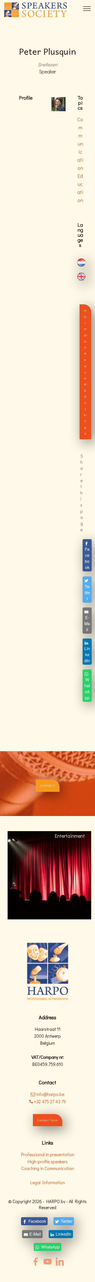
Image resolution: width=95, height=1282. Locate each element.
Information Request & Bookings (85, 371)
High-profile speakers (47, 1161)
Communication (80, 143)
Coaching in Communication (47, 1168)
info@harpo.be (50, 1094)
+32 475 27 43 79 (49, 1101)
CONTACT (47, 785)
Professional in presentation (47, 1154)
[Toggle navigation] (87, 8)
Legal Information (47, 1182)
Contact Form (47, 1120)
